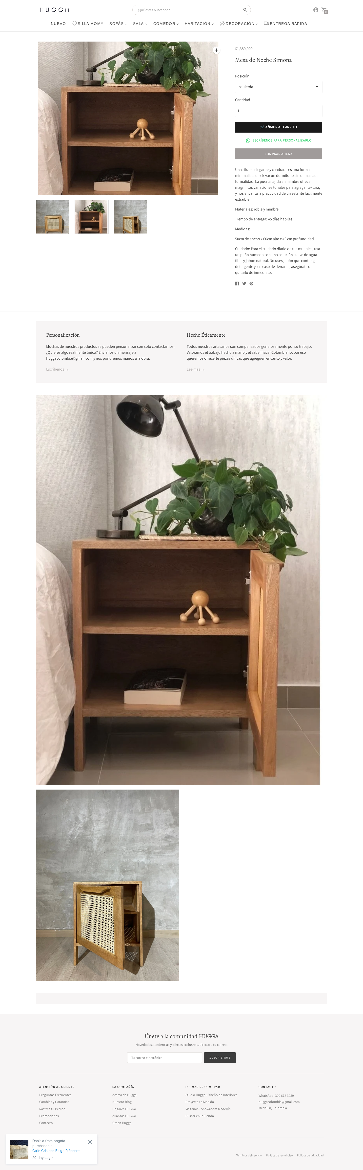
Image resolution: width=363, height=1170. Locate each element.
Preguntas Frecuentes (55, 1095)
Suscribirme (219, 1057)
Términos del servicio (249, 1155)
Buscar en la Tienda (199, 1116)
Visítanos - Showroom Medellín (208, 1109)
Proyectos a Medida (199, 1102)
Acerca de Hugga (124, 1095)
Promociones (49, 1116)
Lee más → (196, 369)
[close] (90, 1141)
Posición (242, 76)
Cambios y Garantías (54, 1102)
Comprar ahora (279, 154)
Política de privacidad (310, 1155)
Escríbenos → (57, 369)
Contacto (46, 1123)
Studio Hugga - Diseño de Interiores (211, 1095)
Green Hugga (121, 1123)
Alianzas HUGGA (124, 1116)
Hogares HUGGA (124, 1109)
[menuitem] (58, 23)
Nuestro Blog (122, 1102)
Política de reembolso (279, 1155)
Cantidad (242, 100)
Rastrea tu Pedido (52, 1109)
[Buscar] (245, 9)
